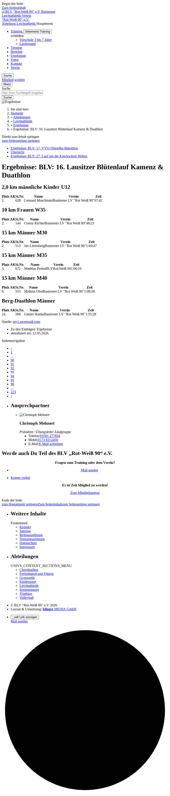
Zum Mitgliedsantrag (85, 493)
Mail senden (89, 470)
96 (12, 384)
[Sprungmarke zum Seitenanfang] (85, 792)
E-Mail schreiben (51, 444)
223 (13, 392)
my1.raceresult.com (26, 322)
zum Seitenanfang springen (21, 141)
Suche (6, 88)
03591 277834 (50, 436)
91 (12, 364)
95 (12, 380)
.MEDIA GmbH (59, 609)
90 (12, 360)
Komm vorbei (20, 478)
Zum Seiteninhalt (14, 8)
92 (12, 368)
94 (12, 376)
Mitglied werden (13, 80)
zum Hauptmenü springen (20, 504)
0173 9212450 (48, 440)
